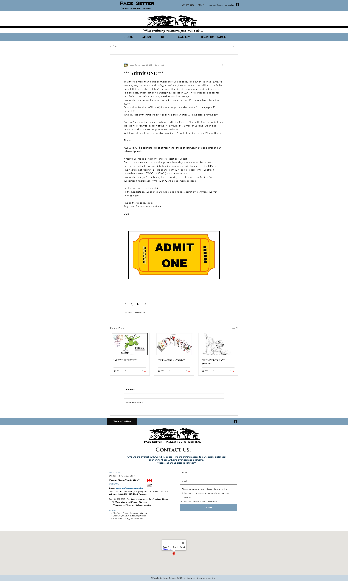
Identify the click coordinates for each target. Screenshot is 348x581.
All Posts (113, 46)
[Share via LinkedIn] (138, 304)
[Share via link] (145, 304)
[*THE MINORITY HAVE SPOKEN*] (218, 344)
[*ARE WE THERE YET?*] (130, 344)
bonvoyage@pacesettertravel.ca (220, 5)
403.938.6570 (161, 491)
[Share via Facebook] (125, 304)
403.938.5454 (126, 491)
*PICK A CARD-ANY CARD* (171, 360)
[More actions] (222, 65)
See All (235, 328)
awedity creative (207, 578)
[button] (234, 46)
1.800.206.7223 (125, 494)
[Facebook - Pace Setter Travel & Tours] (237, 4)
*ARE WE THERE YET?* (125, 360)
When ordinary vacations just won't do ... (173, 30)
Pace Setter (137, 3)
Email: (112, 488)
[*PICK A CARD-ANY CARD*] (174, 344)
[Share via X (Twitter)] (131, 304)
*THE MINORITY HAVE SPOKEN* (213, 361)
